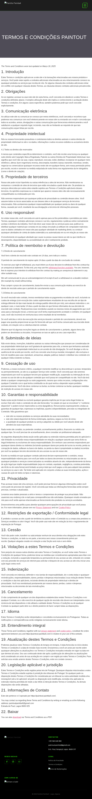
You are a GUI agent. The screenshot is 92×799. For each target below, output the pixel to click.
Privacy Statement (43, 508)
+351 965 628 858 (54, 741)
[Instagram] (13, 761)
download (17, 717)
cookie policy (65, 631)
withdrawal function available (61, 268)
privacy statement (48, 631)
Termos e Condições (55, 764)
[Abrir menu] (84, 5)
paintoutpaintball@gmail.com (59, 745)
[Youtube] (19, 761)
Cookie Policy (64, 508)
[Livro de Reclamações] (67, 770)
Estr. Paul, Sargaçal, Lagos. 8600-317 (62, 749)
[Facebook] (7, 761)
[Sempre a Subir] (24, 782)
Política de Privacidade (56, 760)
